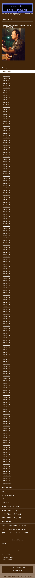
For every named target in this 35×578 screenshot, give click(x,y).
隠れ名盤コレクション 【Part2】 (11, 510)
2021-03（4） (6, 211)
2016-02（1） (6, 340)
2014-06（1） (6, 383)
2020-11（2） (6, 221)
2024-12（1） (6, 114)
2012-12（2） (6, 418)
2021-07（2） (6, 202)
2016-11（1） (6, 318)
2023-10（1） (6, 145)
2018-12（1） (6, 268)
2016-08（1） (6, 326)
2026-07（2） (6, 78)
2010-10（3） (6, 468)
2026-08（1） (6, 76)
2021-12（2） (6, 190)
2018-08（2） (6, 278)
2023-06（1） (6, 152)
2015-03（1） (6, 364)
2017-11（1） (6, 297)
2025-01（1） (6, 111)
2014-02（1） (6, 392)
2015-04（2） (6, 361)
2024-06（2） (6, 128)
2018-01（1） (6, 292)
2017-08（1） (6, 302)
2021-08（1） (6, 199)
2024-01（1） (6, 137)
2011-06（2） (6, 459)
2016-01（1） (6, 342)
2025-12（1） (6, 90)
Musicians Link (6, 521)
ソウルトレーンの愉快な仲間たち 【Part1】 (14, 525)
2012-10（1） (6, 423)
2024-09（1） (6, 121)
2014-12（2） (6, 368)
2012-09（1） (6, 425)
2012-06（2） (6, 433)
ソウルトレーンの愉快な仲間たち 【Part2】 (14, 529)
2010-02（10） (7, 483)
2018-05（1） (6, 285)
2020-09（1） (6, 226)
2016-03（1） (6, 337)
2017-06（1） (6, 304)
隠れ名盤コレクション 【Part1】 (11, 506)
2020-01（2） (6, 245)
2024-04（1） (6, 130)
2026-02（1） (6, 85)
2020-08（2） (6, 228)
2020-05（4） (6, 235)
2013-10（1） (6, 399)
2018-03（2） (6, 287)
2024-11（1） (6, 116)
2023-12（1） (6, 140)
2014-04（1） (6, 387)
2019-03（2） (6, 264)
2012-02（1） (6, 442)
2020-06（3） (6, 233)
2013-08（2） (6, 402)
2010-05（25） (7, 475)
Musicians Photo (7, 487)
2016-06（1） (6, 330)
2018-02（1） (6, 290)
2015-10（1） (6, 349)
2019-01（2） (6, 266)
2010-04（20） (7, 478)
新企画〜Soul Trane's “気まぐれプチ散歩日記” (16, 533)
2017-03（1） (6, 311)
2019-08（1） (6, 256)
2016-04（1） (6, 335)
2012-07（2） (6, 430)
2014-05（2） (6, 385)
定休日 (4, 543)
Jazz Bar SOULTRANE (13, 576)
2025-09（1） (6, 97)
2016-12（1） (6, 316)
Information (5, 499)
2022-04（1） (6, 180)
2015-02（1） (6, 366)
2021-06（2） (6, 204)
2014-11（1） (6, 371)
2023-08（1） (6, 147)
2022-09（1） (6, 171)
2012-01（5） (6, 445)
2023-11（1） (6, 142)
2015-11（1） (6, 347)
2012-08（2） (6, 428)
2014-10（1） (6, 373)
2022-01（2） (6, 187)
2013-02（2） (6, 416)
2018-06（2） (6, 283)
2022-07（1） (6, 176)
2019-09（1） (6, 254)
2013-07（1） (6, 404)
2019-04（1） (6, 261)
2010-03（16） (7, 480)
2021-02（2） (6, 214)
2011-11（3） (6, 449)
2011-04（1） (6, 461)
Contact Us (5, 502)
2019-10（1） (6, 252)
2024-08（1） (6, 123)
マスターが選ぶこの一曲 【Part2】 (11, 517)
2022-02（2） (6, 185)
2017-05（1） (6, 306)
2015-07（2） (6, 356)
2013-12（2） (6, 395)
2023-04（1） (6, 157)
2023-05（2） (6, 154)
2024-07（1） (6, 126)
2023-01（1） (6, 161)
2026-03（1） (6, 83)
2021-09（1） (6, 197)
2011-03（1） (6, 464)
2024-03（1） (6, 133)
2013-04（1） (6, 411)
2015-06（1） (6, 359)
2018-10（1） (6, 273)
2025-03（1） (6, 109)
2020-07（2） (6, 230)
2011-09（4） (6, 452)
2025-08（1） (6, 99)
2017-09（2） (6, 299)
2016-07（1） (6, 328)
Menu (3, 491)
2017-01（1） (6, 314)
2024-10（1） (6, 118)
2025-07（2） (6, 102)
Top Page (5, 67)
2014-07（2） (6, 380)
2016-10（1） (6, 321)
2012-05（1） (6, 435)
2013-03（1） (6, 414)
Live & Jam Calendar (8, 495)
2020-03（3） (6, 240)
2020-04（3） (6, 237)
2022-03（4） (6, 183)
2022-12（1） (6, 164)
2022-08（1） (6, 173)
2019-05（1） (6, 259)
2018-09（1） (6, 276)
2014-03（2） (6, 390)
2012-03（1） (6, 440)
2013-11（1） (6, 397)
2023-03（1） (6, 159)
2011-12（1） (6, 447)
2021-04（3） (6, 209)
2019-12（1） (6, 247)
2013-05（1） (6, 409)
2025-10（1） (6, 95)
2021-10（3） (6, 195)
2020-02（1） (6, 242)
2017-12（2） (6, 295)
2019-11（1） (6, 249)
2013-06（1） (6, 406)
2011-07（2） (6, 456)
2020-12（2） (6, 218)
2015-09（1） (6, 352)
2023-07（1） (6, 149)
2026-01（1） (6, 87)
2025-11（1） (6, 92)
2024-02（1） (6, 135)
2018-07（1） (6, 280)
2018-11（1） (6, 271)
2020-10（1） (6, 223)
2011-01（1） (6, 466)
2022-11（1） (6, 166)
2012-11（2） (6, 421)
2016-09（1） (6, 323)
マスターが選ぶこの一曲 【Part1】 (11, 514)
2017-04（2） (6, 309)
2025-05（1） (6, 104)
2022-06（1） (6, 178)
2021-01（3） (6, 216)
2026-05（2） (6, 80)
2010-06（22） (7, 473)
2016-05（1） (6, 333)
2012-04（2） (6, 437)
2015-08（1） (6, 354)
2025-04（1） (6, 107)
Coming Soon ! (6, 71)
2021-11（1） (6, 192)
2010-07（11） (7, 471)
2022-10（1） (6, 168)
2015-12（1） (6, 345)
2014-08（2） (6, 378)
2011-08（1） (6, 454)
